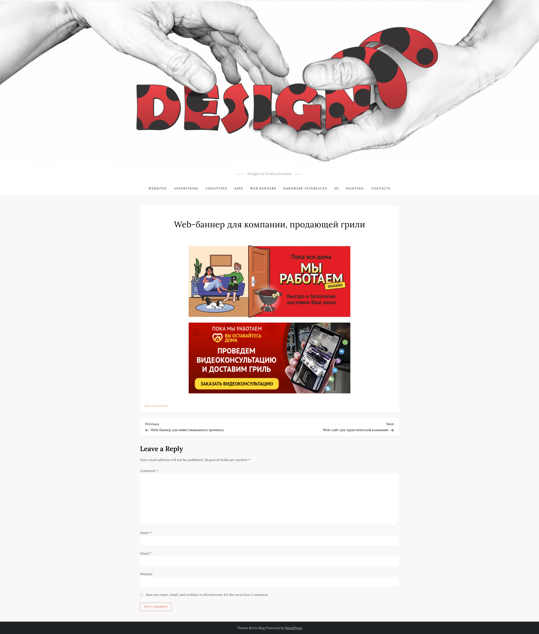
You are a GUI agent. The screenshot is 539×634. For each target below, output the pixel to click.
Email (145, 553)
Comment (149, 471)
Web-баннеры (156, 405)
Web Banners (263, 188)
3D (336, 188)
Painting (355, 188)
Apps (238, 188)
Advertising (186, 188)
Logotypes (216, 188)
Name (146, 533)
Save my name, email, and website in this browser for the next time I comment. (207, 594)
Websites (157, 188)
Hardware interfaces (305, 188)
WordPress (293, 628)
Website (146, 574)
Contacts (381, 188)
